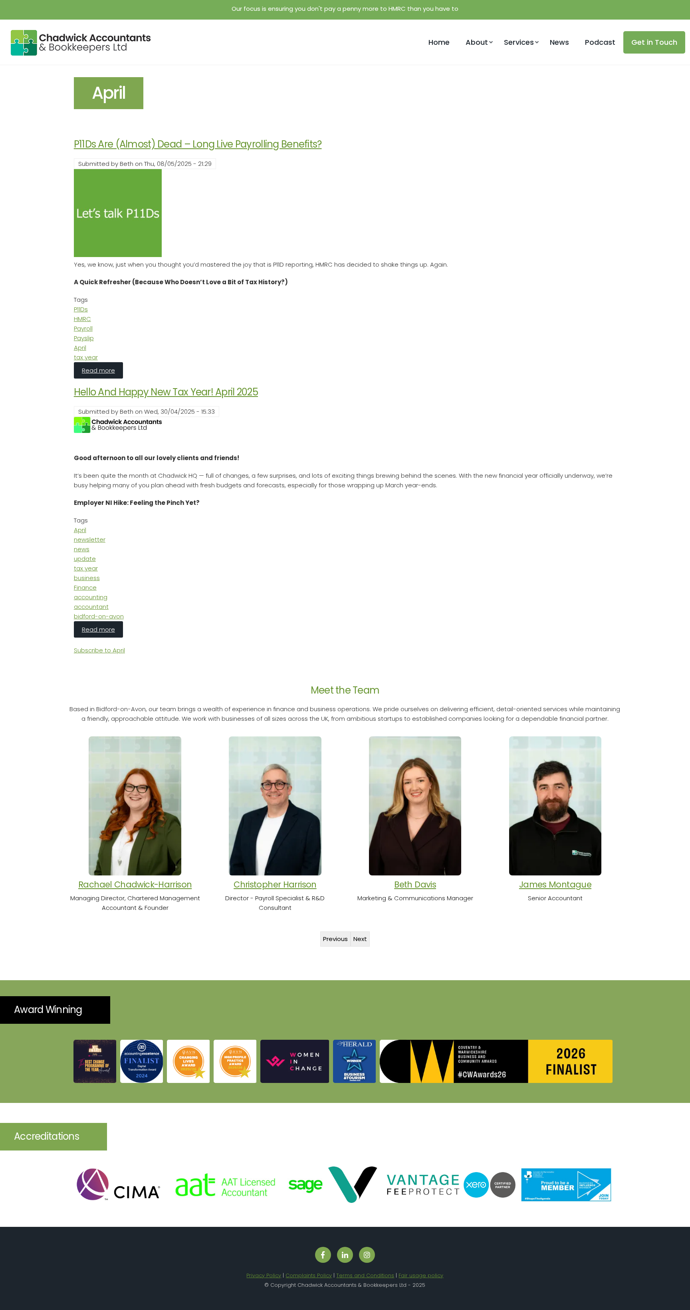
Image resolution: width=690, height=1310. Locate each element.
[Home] (78, 53)
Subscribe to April (99, 650)
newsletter (89, 539)
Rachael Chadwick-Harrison (135, 884)
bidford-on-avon (99, 616)
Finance (85, 587)
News (559, 42)
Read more (102, 370)
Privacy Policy (263, 1275)
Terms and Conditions (365, 1275)
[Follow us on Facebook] (323, 1255)
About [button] (477, 42)
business (87, 578)
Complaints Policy (309, 1275)
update (85, 558)
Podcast (600, 42)
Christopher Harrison (275, 884)
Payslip (84, 338)
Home (439, 42)
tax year (86, 357)
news (81, 549)
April (80, 347)
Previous (335, 939)
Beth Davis (415, 884)
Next (360, 939)
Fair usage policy (421, 1275)
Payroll (83, 328)
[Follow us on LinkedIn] (345, 1255)
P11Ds (81, 309)
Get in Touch (654, 42)
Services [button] (519, 42)
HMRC (82, 319)
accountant (91, 606)
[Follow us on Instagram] (367, 1255)
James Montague (555, 884)
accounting (90, 597)
